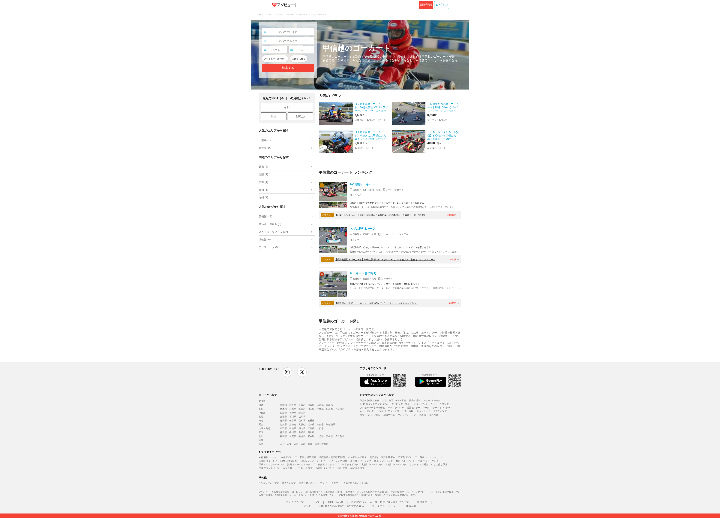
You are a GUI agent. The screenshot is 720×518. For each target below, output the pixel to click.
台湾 (261, 444)
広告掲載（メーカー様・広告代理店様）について (380, 502)
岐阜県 (292, 420)
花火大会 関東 (357, 467)
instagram (287, 372)
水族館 (422, 414)
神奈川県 (339, 408)
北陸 (261, 416)
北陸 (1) (263, 174)
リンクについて (295, 502)
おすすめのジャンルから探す (377, 395)
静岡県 (283, 420)
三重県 (311, 420)
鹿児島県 (339, 436)
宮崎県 (329, 436)
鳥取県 (283, 428)
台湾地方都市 (321, 444)
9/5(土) (300, 116)
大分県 (320, 436)
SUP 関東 (342, 467)
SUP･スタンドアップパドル (374, 403)
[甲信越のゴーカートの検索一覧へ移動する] (360, 55)
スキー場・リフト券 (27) (273, 231)
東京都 (329, 408)
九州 (261, 436)
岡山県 (301, 428)
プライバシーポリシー (385, 506)
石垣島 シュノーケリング (312, 460)
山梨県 (283, 412)
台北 (282, 444)
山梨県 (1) (265, 140)
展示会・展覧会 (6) (270, 224)
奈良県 (320, 424)
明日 (274, 116)
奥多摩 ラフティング (328, 464)
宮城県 (301, 404)
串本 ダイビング (350, 464)
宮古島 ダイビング (325, 467)
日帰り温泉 (414, 400)
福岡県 (283, 436)
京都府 (292, 424)
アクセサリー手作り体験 (372, 407)
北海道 (262, 400)
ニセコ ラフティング (360, 460)
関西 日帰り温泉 (288, 460)
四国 (261, 432)
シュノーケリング (440, 403)
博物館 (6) (265, 239)
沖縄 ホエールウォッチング (301, 464)
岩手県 (292, 404)
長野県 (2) (265, 148)
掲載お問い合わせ (308, 482)
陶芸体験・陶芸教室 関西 (332, 457)
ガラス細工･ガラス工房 (394, 400)
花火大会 (433, 414)
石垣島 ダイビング (407, 457)
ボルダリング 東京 (357, 457)
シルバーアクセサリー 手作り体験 (396, 411)
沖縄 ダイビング (288, 457)
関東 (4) (263, 166)
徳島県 (283, 432)
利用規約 (422, 502)
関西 (261, 424)
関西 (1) (263, 189)
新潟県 (301, 412)
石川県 (292, 416)
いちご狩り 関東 (439, 464)
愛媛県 (301, 432)
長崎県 (301, 436)
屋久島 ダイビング (268, 460)
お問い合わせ (335, 502)
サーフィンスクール (443, 407)
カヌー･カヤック (432, 400)
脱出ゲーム (389, 414)
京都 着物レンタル (268, 457)
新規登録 (426, 4)
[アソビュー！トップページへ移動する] (283, 5)
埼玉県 (311, 408)
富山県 (283, 416)
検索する (288, 67)
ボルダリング (423, 411)
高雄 (310, 444)
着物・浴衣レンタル (370, 414)
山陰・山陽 (264, 428)
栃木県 (283, 408)
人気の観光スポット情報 (356, 482)
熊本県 (311, 436)
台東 (289, 444)
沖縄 (261, 440)
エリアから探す (268, 395)
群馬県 (292, 408)
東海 (261, 420)
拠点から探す (289, 482)
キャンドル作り (368, 411)
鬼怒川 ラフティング (372, 464)
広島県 (311, 428)
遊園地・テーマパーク (418, 407)
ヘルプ (316, 502)
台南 (303, 444)
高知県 (311, 432)
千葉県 (320, 408)
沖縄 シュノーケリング (431, 457)
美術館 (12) (265, 216)
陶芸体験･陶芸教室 (369, 400)
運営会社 (411, 506)
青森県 (283, 404)
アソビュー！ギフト (330, 482)
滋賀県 (283, 424)
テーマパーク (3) (269, 247)
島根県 (292, 428)
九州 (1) (263, 197)
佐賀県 (292, 436)
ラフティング (440, 411)
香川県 (292, 432)
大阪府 (301, 424)
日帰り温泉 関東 (308, 457)
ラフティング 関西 (419, 464)
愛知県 (301, 420)
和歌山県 (330, 424)
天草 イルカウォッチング (271, 464)
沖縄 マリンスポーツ (269, 467)
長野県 (292, 412)
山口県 (320, 428)
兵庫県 (311, 424)
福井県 (301, 416)
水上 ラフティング (383, 460)
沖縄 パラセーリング (428, 460)
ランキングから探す (269, 482)
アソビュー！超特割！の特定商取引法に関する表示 (334, 506)
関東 (261, 408)
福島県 (329, 404)
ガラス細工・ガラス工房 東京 (298, 467)
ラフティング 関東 (337, 460)
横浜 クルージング (405, 460)
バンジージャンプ (407, 414)
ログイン (442, 4)
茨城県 (301, 408)
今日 (287, 107)
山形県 (320, 404)
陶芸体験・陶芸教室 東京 (382, 457)
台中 (296, 444)
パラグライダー (396, 407)
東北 (261, 404)
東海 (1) (263, 182)
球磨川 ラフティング (396, 464)
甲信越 (262, 412)
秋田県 (311, 404)
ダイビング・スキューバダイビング (410, 403)
